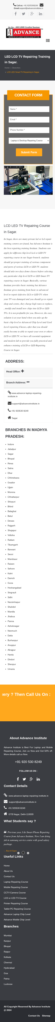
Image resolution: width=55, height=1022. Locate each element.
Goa (6, 973)
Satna (10, 468)
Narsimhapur (14, 602)
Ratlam (11, 540)
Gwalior (11, 482)
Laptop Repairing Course (16, 882)
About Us (8, 871)
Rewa (10, 463)
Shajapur (12, 530)
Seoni (10, 554)
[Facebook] (15, 14)
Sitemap (46, 1015)
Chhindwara (13, 478)
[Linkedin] (40, 14)
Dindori (11, 659)
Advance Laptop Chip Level (17, 914)
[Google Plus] (31, 14)
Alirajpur (12, 650)
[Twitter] (22, 14)
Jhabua (11, 616)
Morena (11, 492)
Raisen (11, 564)
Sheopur (12, 664)
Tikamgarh (13, 544)
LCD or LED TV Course (15, 898)
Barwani (11, 549)
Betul (10, 516)
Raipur (7, 951)
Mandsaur (12, 559)
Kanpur (7, 941)
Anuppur (12, 645)
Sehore (11, 568)
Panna (11, 621)
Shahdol (12, 607)
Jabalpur (12, 449)
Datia (10, 635)
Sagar (10, 454)
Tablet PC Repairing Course (17, 909)
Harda (11, 654)
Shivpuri (11, 501)
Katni (10, 573)
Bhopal (11, 458)
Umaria (11, 669)
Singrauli (12, 592)
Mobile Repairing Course (16, 887)
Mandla (11, 611)
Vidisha (11, 535)
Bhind (10, 506)
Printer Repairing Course (16, 903)
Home (7, 68)
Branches (16, 68)
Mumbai (8, 935)
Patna (6, 978)
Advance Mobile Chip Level (17, 919)
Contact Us (9, 876)
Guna (10, 583)
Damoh (11, 578)
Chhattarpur (13, 497)
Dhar (10, 473)
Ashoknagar (13, 626)
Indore (11, 444)
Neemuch (12, 631)
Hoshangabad (14, 587)
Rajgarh (11, 525)
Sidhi (10, 597)
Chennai (8, 962)
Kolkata (7, 957)
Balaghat (12, 511)
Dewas (11, 521)
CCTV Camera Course (15, 892)
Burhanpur (13, 640)
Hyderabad (9, 968)
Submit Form (29, 152)
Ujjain (10, 487)
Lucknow (8, 984)
